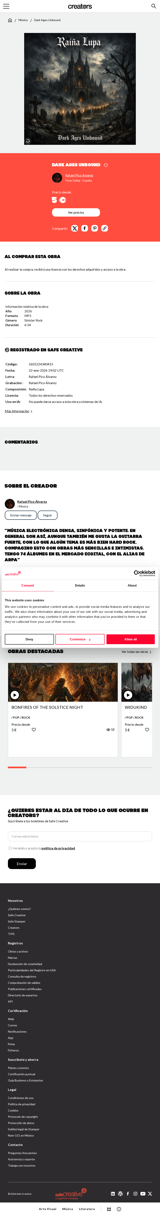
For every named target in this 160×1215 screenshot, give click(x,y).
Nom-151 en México (21, 1135)
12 (112, 729)
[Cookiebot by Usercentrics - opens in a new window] (137, 573)
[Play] (15, 695)
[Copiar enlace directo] (104, 228)
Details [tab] (80, 585)
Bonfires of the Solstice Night (47, 707)
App (10, 1038)
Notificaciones (17, 1031)
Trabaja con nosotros (21, 1165)
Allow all (130, 639)
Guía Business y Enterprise (25, 1080)
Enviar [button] (22, 863)
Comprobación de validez (24, 982)
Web (11, 1019)
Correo (12, 1025)
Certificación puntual (21, 1074)
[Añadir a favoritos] (106, 165)
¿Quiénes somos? (19, 909)
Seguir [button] (47, 515)
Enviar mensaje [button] (20, 515)
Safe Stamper (16, 921)
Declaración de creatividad (25, 964)
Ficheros (13, 1050)
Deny (29, 639)
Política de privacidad (21, 1104)
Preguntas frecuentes (22, 1153)
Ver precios (76, 212)
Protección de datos (21, 1123)
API (10, 1001)
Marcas (12, 957)
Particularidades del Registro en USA (32, 970)
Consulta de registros (22, 976)
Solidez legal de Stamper (23, 1129)
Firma (11, 1044)
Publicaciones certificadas (25, 989)
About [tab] (132, 585)
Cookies (13, 1110)
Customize (77, 639)
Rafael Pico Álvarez (79, 175)
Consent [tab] (27, 585)
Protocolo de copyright (23, 1116)
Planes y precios (18, 1068)
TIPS (11, 934)
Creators (14, 927)
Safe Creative (17, 915)
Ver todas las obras (135, 652)
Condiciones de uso (21, 1098)
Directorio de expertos (23, 995)
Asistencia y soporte (21, 1159)
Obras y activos (18, 951)
